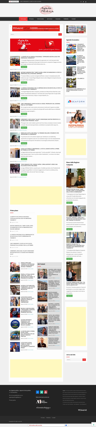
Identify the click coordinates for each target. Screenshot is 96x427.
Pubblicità (66, 19)
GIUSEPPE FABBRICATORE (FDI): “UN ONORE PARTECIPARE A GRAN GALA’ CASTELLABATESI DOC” (75, 284)
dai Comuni (49, 19)
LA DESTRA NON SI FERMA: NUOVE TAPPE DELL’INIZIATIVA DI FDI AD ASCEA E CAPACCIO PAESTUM (28, 333)
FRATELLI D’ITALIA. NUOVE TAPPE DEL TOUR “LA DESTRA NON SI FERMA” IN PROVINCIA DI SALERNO (28, 276)
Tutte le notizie (40, 19)
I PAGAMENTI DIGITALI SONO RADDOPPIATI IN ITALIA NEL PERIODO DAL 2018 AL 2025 (81, 47)
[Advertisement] (36, 195)
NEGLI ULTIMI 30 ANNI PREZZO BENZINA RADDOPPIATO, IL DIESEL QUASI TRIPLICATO (81, 70)
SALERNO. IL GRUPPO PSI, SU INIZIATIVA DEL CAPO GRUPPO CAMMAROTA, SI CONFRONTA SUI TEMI (54, 306)
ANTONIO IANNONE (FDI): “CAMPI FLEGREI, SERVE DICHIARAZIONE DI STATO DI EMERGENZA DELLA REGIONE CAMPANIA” (41, 73)
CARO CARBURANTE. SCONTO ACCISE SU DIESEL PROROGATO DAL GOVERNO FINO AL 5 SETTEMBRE (40, 104)
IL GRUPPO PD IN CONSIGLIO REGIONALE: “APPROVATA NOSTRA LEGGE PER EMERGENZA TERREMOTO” (40, 57)
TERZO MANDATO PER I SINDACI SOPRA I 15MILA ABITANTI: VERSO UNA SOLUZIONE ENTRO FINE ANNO (39, 165)
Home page (23, 19)
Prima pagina (19, 69)
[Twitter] (83, 2)
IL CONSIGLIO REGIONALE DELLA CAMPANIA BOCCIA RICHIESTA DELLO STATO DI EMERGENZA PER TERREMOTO (41, 88)
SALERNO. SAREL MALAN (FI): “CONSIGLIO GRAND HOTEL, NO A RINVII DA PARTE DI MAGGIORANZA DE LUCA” (54, 273)
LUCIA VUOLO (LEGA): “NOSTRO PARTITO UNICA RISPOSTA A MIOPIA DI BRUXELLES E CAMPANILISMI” (27, 299)
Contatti (73, 19)
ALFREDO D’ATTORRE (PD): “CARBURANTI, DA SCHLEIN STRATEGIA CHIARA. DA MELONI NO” (28, 287)
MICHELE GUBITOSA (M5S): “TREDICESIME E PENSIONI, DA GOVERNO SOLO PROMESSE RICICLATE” (28, 310)
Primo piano (24, 69)
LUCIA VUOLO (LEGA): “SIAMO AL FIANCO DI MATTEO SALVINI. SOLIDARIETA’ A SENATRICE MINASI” (28, 345)
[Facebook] (81, 2)
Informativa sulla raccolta (35, 425)
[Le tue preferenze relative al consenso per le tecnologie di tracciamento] (93, 424)
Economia (58, 19)
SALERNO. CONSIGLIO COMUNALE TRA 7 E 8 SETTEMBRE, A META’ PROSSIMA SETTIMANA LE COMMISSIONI (54, 283)
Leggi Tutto (24, 66)
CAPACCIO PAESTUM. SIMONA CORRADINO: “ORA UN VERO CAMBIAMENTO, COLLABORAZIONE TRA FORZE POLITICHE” (54, 330)
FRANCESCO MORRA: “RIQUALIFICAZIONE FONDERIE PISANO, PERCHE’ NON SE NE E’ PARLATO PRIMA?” (54, 340)
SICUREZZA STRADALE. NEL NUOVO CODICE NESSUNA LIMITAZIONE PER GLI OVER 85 (81, 59)
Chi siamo (31, 19)
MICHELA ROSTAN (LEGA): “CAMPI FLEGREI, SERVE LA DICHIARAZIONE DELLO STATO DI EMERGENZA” (75, 191)
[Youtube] (86, 2)
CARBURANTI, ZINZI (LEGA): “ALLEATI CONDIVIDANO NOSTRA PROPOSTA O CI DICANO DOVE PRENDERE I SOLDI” (40, 120)
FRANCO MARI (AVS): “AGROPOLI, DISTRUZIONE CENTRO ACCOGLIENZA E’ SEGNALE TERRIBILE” (27, 264)
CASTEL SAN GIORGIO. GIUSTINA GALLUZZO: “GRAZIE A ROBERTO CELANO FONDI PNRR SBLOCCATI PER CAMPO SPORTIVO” (54, 318)
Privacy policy (12, 400)
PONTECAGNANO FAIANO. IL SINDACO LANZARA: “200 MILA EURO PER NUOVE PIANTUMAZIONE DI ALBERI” (53, 295)
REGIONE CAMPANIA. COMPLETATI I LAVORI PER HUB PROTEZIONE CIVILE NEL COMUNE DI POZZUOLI (76, 219)
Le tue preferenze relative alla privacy (53, 425)
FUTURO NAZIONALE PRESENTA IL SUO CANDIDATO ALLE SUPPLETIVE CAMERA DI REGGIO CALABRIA (27, 322)
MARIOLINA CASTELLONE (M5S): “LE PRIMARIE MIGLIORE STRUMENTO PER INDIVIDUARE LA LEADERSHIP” (40, 133)
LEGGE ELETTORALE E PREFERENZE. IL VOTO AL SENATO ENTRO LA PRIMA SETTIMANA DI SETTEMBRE (40, 149)
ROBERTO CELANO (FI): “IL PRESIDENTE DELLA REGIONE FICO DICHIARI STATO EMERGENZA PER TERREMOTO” (75, 246)
